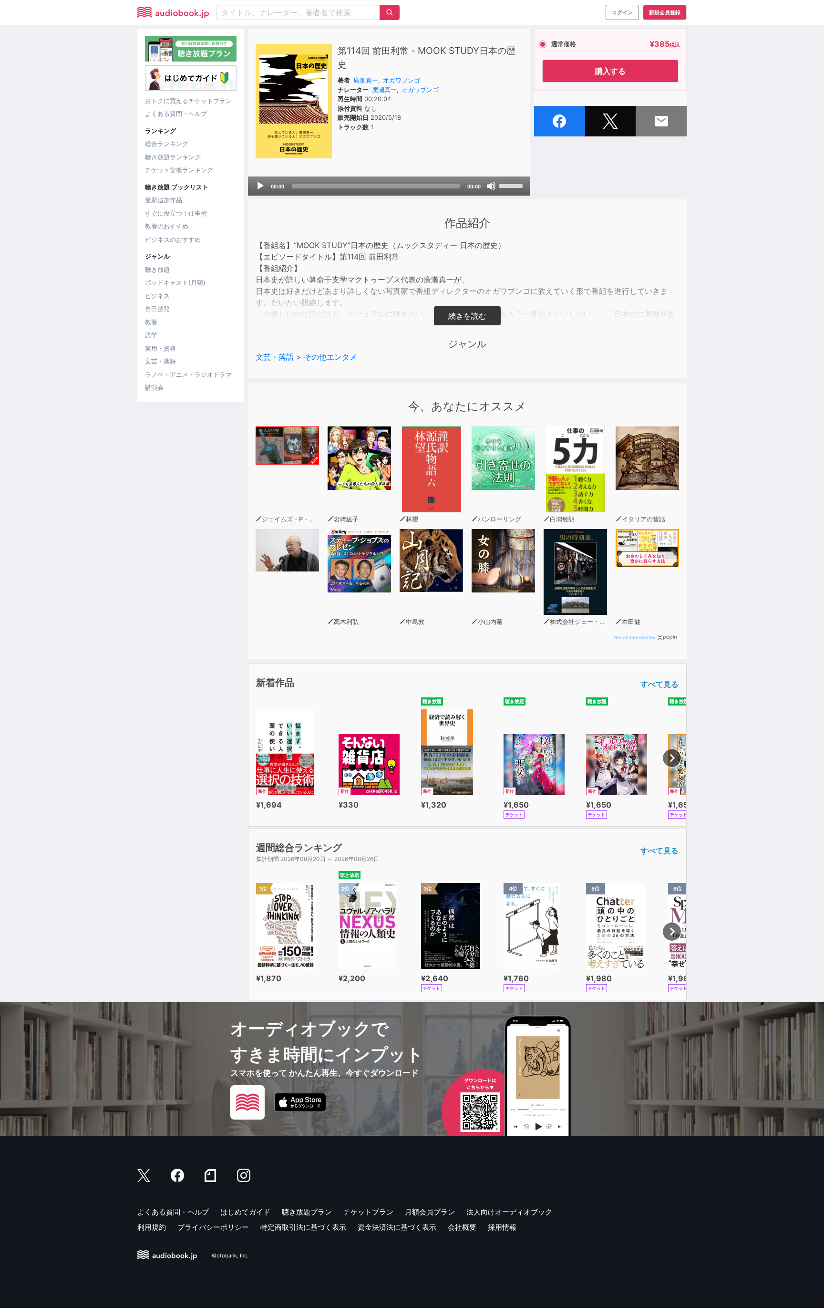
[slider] (512, 185)
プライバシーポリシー (213, 1227)
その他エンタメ (330, 357)
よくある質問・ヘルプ (176, 113)
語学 (151, 335)
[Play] (260, 186)
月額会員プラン (430, 1211)
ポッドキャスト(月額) (175, 282)
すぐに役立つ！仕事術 (176, 213)
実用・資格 (160, 348)
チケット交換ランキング (179, 170)
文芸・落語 (160, 361)
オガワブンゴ (401, 80)
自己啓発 (157, 308)
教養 (151, 322)
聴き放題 (157, 269)
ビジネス (157, 296)
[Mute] (491, 186)
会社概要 (462, 1227)
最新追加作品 (163, 200)
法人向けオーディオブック (509, 1211)
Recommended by (635, 637)
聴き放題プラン (307, 1211)
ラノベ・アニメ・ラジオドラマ (188, 374)
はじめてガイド (245, 1211)
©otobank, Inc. (230, 1256)
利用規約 (151, 1227)
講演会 (154, 387)
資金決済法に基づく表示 (397, 1227)
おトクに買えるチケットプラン (188, 100)
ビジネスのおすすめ (173, 239)
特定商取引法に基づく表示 (303, 1227)
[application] (389, 186)
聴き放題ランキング (173, 157)
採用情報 (502, 1227)
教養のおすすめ (166, 226)
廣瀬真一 (365, 80)
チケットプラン (368, 1211)
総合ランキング (166, 143)
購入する (610, 71)
